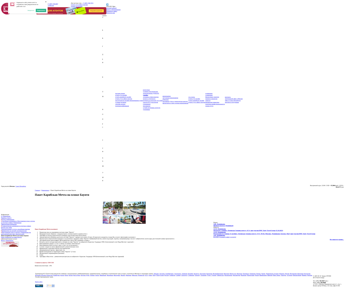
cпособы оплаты (120, 104)
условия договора (120, 102)
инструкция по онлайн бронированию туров (129, 100)
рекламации (146, 106)
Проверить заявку (111, 11)
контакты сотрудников (232, 102)
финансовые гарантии (212, 97)
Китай (104, 85)
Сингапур (105, 137)
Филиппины (106, 153)
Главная (37, 190)
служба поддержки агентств (151, 108)
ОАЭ (103, 116)
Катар (104, 82)
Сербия (104, 135)
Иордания (105, 69)
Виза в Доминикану (7, 240)
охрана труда (209, 106)
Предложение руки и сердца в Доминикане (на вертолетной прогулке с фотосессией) (16, 233)
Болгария (105, 35)
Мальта (104, 103)
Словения (105, 138)
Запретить (30, 10)
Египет (104, 61)
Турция (104, 146)
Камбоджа (105, 80)
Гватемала (105, 48)
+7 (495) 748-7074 (87, 3)
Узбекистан (105, 150)
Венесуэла (105, 43)
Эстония (104, 176)
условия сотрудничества (150, 91)
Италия (104, 75)
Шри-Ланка (105, 171)
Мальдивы (105, 101)
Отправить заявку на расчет (224, 236)
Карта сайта (38, 282)
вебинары (166, 99)
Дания (104, 56)
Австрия (104, 20)
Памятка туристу (6, 218)
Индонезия (105, 67)
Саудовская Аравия (108, 129)
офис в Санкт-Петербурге (233, 100)
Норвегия (105, 112)
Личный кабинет (111, 8)
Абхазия (104, 19)
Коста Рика (105, 87)
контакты (228, 97)
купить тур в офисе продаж (79, 4)
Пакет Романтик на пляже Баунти (11, 237)
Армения (105, 28)
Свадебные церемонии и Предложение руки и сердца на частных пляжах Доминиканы (18, 221)
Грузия (104, 53)
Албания (105, 23)
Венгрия (104, 41)
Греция (104, 51)
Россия (104, 125)
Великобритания (107, 40)
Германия (105, 49)
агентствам (146, 90)
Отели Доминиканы (8, 219)
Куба (103, 88)
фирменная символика (212, 102)
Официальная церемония (9, 224)
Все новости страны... (337, 239)
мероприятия (167, 96)
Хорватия (105, 159)
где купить (191, 97)
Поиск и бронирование (113, 9)
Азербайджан (106, 22)
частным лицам (120, 93)
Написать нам (110, 13)
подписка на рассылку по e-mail (152, 100)
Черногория (105, 163)
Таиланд (104, 142)
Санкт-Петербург (20, 186)
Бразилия (105, 36)
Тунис (104, 145)
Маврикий (105, 98)
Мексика (105, 106)
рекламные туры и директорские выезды (175, 101)
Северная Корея (107, 130)
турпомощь (146, 109)
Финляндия (105, 155)
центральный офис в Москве (234, 99)
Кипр (103, 83)
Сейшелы (105, 133)
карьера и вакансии (211, 99)
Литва (104, 95)
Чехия (104, 164)
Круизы (83, 275)
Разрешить (41, 10)
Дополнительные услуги (9, 239)
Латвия (104, 93)
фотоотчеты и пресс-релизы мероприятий (175, 103)
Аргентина (105, 27)
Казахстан (105, 78)
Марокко (105, 104)
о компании (208, 93)
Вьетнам (104, 44)
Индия (104, 66)
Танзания (105, 143)
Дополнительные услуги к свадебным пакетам (15, 229)
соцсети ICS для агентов (150, 102)
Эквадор (104, 174)
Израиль (104, 64)
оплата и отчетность (149, 99)
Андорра (105, 25)
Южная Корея (106, 179)
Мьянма (104, 108)
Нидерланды (106, 111)
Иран (103, 70)
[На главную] (7, 14)
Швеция (104, 169)
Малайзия (105, 100)
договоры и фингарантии (151, 97)
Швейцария (105, 167)
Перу (103, 121)
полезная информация (122, 106)
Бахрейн (104, 32)
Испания (105, 74)
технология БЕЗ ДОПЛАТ (151, 93)
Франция (105, 156)
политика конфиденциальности (215, 104)
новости (207, 100)
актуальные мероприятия (170, 98)
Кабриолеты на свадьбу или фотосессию (14, 231)
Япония (104, 184)
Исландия (105, 72)
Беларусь (105, 33)
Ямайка (104, 182)
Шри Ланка (276, 275)
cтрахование (146, 104)
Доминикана (106, 57)
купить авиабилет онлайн (123, 97)
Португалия (105, 122)
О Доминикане (5, 216)
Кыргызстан (106, 90)
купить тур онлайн (76, 6)
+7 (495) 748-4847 (52, 4)
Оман (104, 117)
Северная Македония (108, 132)
